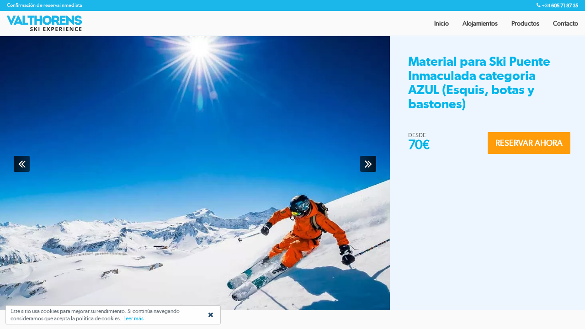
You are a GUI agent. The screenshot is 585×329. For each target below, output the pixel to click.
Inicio (441, 23)
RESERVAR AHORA (529, 143)
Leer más (133, 318)
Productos (525, 23)
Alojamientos (480, 23)
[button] (22, 164)
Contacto (565, 23)
